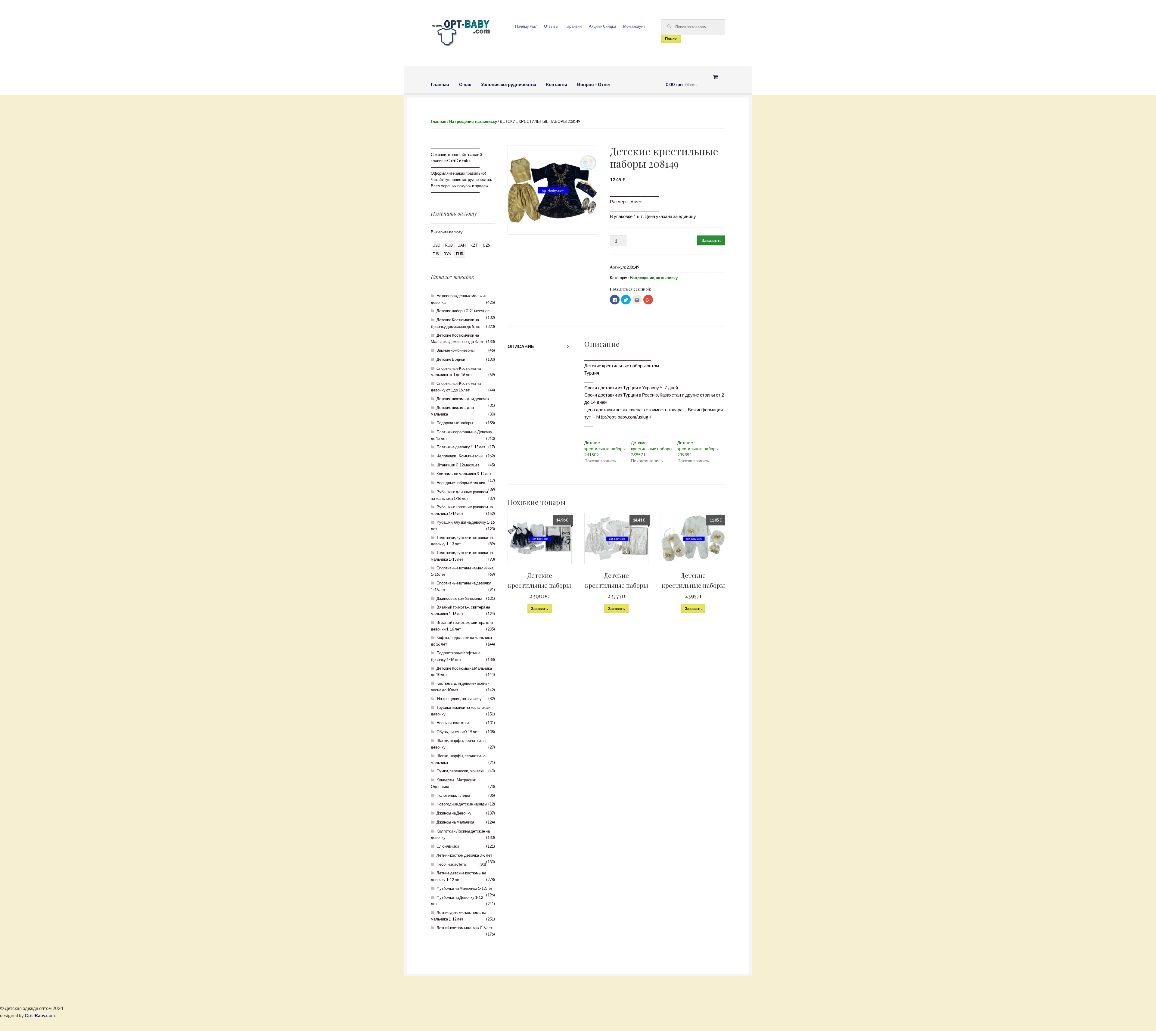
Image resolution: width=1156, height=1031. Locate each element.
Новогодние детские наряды (462, 804)
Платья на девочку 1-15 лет (461, 446)
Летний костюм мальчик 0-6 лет (465, 927)
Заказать (711, 240)
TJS (436, 253)
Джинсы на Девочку (454, 813)
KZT (474, 245)
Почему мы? (526, 26)
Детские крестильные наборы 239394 (698, 448)
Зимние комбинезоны (455, 350)
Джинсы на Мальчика (455, 822)
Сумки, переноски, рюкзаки (460, 770)
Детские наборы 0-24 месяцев (463, 310)
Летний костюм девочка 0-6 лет (464, 855)
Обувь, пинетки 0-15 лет (458, 731)
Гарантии (573, 26)
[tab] (540, 346)
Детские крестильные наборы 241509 (605, 448)
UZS (486, 245)
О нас (465, 84)
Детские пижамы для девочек (463, 398)
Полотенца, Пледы (453, 795)
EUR (459, 253)
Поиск (671, 38)
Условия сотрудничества (508, 84)
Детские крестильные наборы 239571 (651, 448)
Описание (521, 346)
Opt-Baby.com (40, 1015)
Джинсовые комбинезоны (459, 598)
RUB (449, 245)
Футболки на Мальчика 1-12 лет (465, 888)
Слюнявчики (448, 846)
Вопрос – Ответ (594, 84)
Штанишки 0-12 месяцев (458, 465)
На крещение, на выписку (473, 121)
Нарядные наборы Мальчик (461, 482)
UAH (462, 245)
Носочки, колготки (453, 722)
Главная (440, 84)
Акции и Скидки (602, 26)
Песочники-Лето (451, 864)
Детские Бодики (451, 359)
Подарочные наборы (455, 422)
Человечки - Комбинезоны (460, 455)
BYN (447, 253)
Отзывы (551, 26)
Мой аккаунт (634, 26)
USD (436, 245)
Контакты (556, 84)
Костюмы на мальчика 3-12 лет (464, 473)
